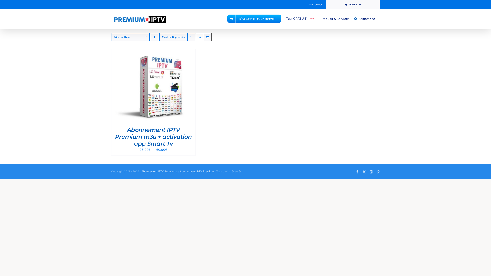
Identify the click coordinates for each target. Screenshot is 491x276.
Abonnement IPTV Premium (158, 171)
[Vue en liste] (207, 37)
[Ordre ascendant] (154, 37)
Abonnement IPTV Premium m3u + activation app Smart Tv (153, 136)
